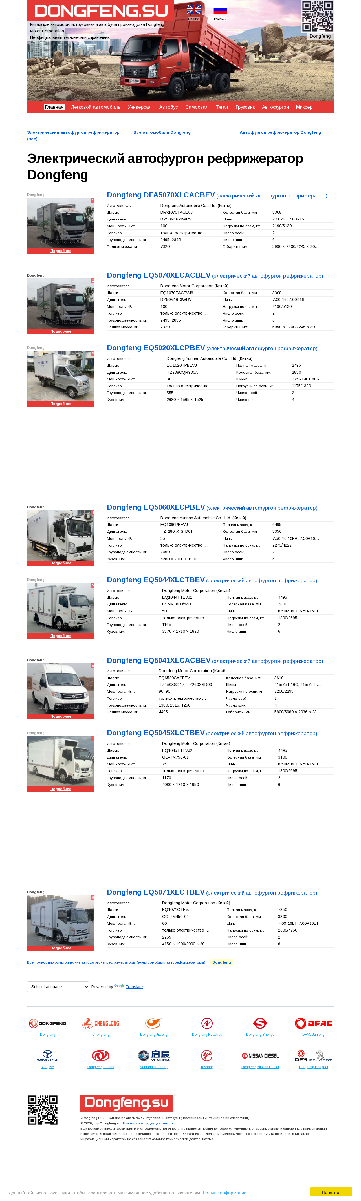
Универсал (140, 107)
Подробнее (60, 251)
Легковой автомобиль (95, 107)
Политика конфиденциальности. (148, 1123)
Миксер (304, 107)
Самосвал (196, 107)
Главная (54, 107)
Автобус (168, 107)
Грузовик (245, 107)
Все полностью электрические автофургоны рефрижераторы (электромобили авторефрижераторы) (116, 962)
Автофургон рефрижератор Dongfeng (280, 132)
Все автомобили (162, 132)
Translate (134, 986)
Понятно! (331, 1191)
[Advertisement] (180, 454)
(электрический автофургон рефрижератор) (217, 196)
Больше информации (224, 1192)
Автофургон (275, 107)
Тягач (222, 107)
